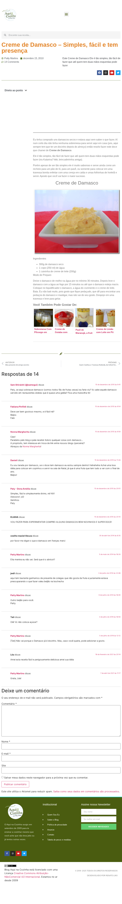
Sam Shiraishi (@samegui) (24, 384)
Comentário (9, 703)
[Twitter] (118, 72)
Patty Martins (17, 554)
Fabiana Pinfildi (18, 406)
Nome (5, 741)
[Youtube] (112, 72)
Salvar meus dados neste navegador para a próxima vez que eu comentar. (46, 777)
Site (3, 765)
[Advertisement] (15, 143)
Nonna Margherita (19, 432)
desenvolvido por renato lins (102, 876)
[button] (66, 14)
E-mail (6, 753)
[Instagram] (105, 72)
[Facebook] (99, 72)
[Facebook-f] (7, 853)
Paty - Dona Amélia (20, 488)
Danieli (14, 460)
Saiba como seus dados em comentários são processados (86, 791)
